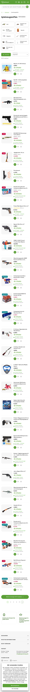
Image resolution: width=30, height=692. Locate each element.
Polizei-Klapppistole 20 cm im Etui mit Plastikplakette (21, 418)
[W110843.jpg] (6, 519)
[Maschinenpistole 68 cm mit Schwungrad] (6, 492)
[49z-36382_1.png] (6, 254)
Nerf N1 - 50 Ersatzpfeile (20, 80)
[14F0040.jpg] (6, 414)
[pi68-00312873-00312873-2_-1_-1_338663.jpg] (6, 166)
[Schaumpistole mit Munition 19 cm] (6, 316)
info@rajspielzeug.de (22, 654)
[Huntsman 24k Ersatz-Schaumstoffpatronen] (6, 387)
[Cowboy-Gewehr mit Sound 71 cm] (6, 351)
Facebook (6, 660)
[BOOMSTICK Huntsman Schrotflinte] (6, 137)
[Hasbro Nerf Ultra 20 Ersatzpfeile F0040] (6, 404)
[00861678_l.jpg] (6, 129)
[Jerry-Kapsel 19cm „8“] (6, 475)
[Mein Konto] (19, 2)
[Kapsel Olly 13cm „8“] (6, 228)
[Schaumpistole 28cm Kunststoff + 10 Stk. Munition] (6, 280)
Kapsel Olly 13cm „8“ (19, 224)
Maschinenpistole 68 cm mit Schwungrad (20, 488)
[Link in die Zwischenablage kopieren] (21, 74)
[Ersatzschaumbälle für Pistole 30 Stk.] (6, 298)
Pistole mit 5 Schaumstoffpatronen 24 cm (21, 522)
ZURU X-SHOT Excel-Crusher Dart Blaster (19, 241)
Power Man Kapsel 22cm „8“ (21, 206)
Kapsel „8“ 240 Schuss (20, 63)
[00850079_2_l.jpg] (6, 449)
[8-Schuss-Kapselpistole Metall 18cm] (6, 333)
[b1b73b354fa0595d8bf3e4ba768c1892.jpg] (6, 219)
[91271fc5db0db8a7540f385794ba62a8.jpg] (6, 343)
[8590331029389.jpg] (6, 325)
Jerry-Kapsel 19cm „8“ (20, 471)
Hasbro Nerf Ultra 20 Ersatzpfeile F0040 (19, 401)
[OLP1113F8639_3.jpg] (6, 93)
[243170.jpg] (6, 111)
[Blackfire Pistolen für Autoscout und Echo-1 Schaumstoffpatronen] (6, 545)
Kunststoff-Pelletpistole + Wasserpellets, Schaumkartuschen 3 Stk (21, 436)
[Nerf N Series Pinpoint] (6, 564)
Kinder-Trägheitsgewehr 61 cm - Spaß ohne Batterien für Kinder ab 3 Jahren (21, 454)
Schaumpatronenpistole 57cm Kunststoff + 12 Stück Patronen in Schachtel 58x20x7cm (21, 578)
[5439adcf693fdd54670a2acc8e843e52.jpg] (6, 485)
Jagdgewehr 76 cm (19, 152)
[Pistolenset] (6, 175)
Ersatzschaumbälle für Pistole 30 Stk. (20, 294)
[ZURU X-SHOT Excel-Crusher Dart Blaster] (6, 245)
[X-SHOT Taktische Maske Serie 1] (6, 369)
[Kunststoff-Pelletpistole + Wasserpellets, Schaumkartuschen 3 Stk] (6, 440)
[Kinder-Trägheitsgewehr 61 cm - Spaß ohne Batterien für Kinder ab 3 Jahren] (6, 458)
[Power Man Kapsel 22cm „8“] (6, 210)
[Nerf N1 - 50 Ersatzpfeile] (6, 84)
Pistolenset (17, 170)
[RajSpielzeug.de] (1, 12)
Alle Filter (7, 54)
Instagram (14, 660)
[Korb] (24, 2)
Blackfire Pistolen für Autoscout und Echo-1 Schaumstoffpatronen (20, 541)
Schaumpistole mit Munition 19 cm (19, 312)
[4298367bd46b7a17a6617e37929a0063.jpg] (6, 360)
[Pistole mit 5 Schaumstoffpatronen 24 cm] (6, 526)
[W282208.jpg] (6, 396)
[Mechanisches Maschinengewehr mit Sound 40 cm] (6, 102)
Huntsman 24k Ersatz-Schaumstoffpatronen (20, 383)
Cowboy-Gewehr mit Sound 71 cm (19, 347)
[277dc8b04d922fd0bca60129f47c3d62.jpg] (6, 77)
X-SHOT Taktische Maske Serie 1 (20, 365)
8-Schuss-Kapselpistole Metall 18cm (20, 330)
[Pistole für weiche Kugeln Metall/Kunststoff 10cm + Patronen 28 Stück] (6, 120)
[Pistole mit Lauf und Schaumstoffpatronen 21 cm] (6, 191)
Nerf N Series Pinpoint (20, 560)
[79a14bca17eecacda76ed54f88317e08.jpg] (6, 378)
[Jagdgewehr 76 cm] (6, 157)
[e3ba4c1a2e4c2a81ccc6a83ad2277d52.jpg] (6, 238)
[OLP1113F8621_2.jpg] (6, 574)
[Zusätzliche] (22, 602)
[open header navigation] (28, 2)
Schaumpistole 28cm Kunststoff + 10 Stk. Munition (19, 276)
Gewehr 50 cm (18, 505)
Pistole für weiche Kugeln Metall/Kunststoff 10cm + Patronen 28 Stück (21, 116)
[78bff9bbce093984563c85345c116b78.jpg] (6, 501)
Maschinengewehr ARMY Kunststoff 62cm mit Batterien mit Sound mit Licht (20, 258)
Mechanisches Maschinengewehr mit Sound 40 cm (20, 98)
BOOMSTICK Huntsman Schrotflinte (20, 133)
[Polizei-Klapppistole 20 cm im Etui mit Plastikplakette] (6, 422)
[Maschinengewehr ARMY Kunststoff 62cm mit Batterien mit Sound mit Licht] (6, 262)
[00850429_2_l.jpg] (6, 431)
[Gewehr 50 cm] (6, 509)
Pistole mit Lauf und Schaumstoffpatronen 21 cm (20, 187)
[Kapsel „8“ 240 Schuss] (6, 68)
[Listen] (16, 2)
